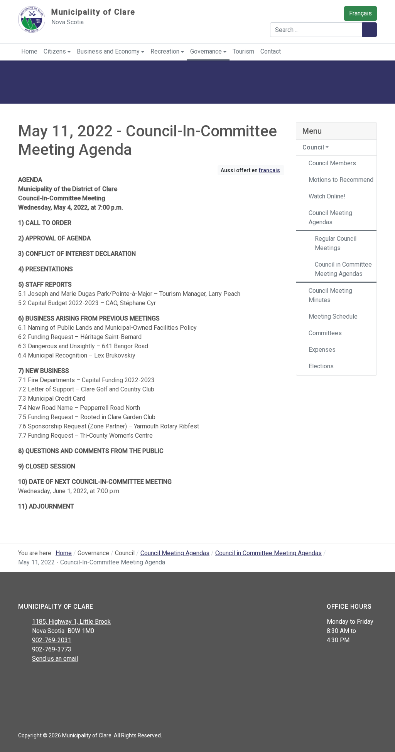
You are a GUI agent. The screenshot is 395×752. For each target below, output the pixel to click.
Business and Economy (108, 51)
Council (313, 147)
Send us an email (55, 658)
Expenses (322, 349)
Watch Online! (327, 196)
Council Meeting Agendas (330, 217)
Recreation (164, 51)
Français (360, 13)
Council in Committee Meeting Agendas (343, 269)
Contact (270, 51)
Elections (321, 366)
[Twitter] (40, 678)
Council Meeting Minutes (330, 295)
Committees (325, 333)
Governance (206, 51)
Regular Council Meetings (335, 243)
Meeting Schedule (333, 316)
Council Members (332, 163)
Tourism (243, 51)
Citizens (55, 51)
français (269, 170)
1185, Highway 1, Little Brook (71, 621)
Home (29, 51)
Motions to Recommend (341, 179)
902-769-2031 (51, 640)
